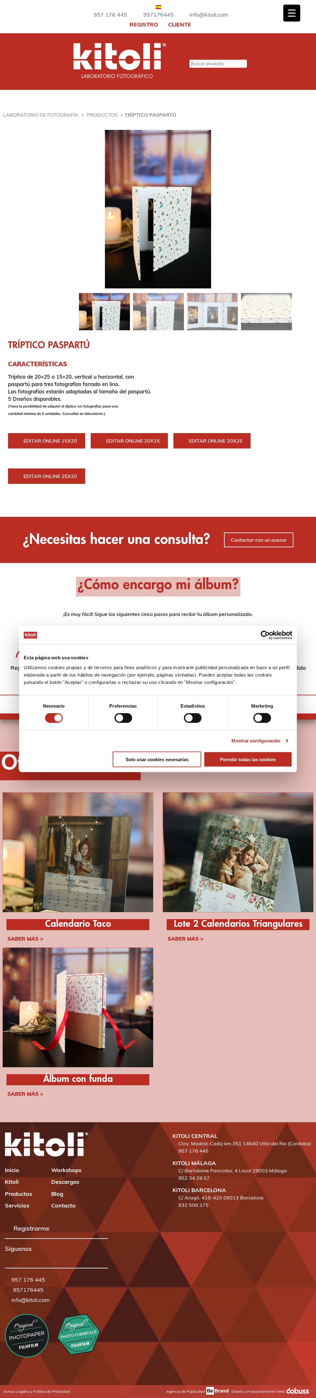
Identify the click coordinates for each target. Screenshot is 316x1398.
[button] (7, 1258)
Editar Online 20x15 (133, 441)
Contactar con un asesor (259, 540)
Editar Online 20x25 (216, 441)
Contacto (63, 1205)
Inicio (12, 1170)
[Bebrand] (216, 1391)
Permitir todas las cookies (248, 759)
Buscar (180, 63)
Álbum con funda (78, 1079)
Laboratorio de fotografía (40, 115)
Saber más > (25, 938)
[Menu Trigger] (291, 13)
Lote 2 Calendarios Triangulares (238, 924)
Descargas (65, 1181)
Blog (57, 1193)
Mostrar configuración (255, 740)
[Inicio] (119, 76)
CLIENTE (179, 24)
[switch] (123, 718)
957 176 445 (110, 14)
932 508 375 (193, 1205)
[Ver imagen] (158, 209)
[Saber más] (77, 853)
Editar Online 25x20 (50, 476)
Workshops (66, 1170)
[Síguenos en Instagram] (16, 1257)
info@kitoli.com (208, 14)
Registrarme (31, 1228)
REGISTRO (143, 24)
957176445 (158, 14)
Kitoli (12, 1181)
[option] (158, 209)
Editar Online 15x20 (50, 441)
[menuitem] (158, 6)
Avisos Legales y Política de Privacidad (36, 1391)
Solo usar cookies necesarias (157, 759)
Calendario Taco (78, 924)
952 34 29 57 (194, 1178)
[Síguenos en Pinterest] (25, 1257)
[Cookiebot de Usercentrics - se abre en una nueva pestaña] (265, 635)
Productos (102, 115)
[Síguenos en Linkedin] (33, 1257)
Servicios (17, 1205)
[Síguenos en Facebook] (7, 1257)
